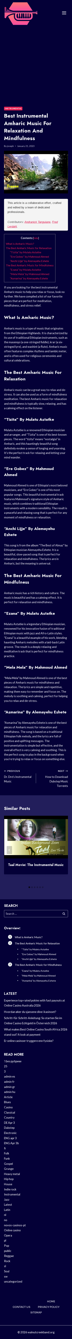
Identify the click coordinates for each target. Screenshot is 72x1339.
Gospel (8, 1163)
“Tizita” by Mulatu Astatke (25, 252)
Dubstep (9, 1127)
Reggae (9, 1256)
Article (8, 1097)
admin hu (9, 1092)
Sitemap (36, 1312)
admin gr (9, 1087)
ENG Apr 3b (11, 1143)
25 (5, 1066)
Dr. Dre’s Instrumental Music (17, 776)
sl (5, 1266)
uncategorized (13, 1281)
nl (5, 1215)
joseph (10, 146)
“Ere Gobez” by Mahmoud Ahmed (29, 256)
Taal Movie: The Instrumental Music (36, 864)
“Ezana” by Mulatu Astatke (25, 269)
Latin (7, 1210)
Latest (8, 1204)
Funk (7, 1158)
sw (6, 1276)
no (5, 1220)
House (8, 1184)
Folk (6, 1153)
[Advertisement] (36, 64)
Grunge (9, 1168)
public (7, 1251)
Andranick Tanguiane (37, 222)
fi (5, 1148)
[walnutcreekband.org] (21, 13)
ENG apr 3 (10, 1138)
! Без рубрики (12, 1061)
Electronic (10, 1133)
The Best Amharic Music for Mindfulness (30, 265)
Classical (9, 1112)
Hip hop (9, 1179)
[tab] (29, 887)
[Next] (62, 850)
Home (51, 1301)
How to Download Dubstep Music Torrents (56, 779)
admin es (9, 1076)
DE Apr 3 (9, 1122)
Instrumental (13, 108)
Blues (7, 1102)
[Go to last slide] (9, 850)
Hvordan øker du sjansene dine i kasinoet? (30, 1012)
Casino (8, 1107)
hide (36, 238)
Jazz (6, 1199)
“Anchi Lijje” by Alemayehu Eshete (29, 260)
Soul (6, 1271)
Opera (8, 1235)
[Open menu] (64, 13)
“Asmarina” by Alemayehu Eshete (29, 278)
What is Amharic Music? (20, 243)
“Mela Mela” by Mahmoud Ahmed (29, 274)
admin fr (9, 1081)
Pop (6, 1245)
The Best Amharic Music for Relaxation (29, 248)
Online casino (12, 1230)
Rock (7, 1261)
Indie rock (10, 1189)
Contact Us (21, 1307)
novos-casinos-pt (15, 1225)
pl (5, 1240)
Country (9, 1117)
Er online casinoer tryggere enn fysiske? (28, 1041)
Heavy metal (12, 1174)
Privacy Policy (48, 1307)
